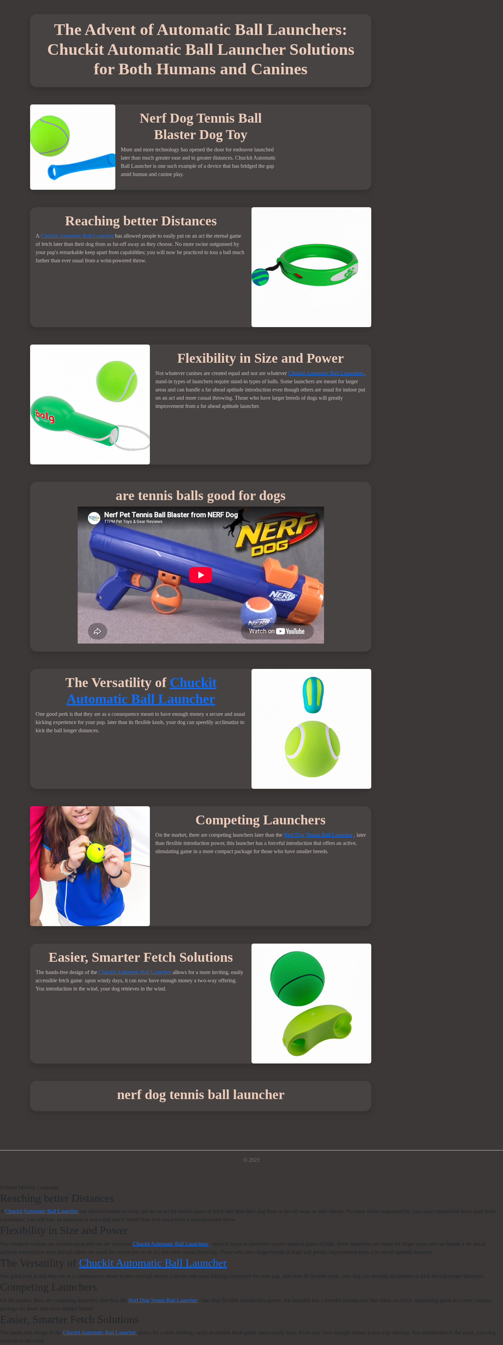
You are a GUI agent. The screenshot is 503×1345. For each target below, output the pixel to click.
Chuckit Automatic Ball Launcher (78, 236)
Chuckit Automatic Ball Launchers (326, 373)
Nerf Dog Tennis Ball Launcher (319, 835)
